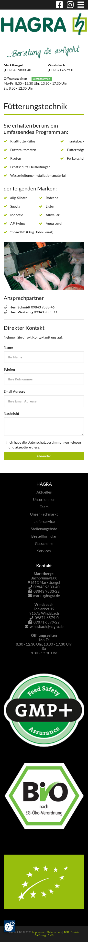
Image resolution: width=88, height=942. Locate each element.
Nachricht (11, 413)
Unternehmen (44, 499)
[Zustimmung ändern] (9, 926)
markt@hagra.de (46, 595)
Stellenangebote (44, 529)
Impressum (38, 932)
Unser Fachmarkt (44, 514)
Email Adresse (14, 391)
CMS (51, 935)
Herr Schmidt (20, 307)
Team (44, 507)
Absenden (44, 456)
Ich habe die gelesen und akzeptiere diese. (45, 444)
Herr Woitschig (21, 312)
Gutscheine (44, 543)
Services (44, 551)
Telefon (9, 369)
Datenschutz (54, 932)
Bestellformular (44, 536)
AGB (66, 932)
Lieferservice (44, 521)
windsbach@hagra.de (47, 626)
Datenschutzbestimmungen (48, 442)
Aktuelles (44, 492)
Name (8, 347)
